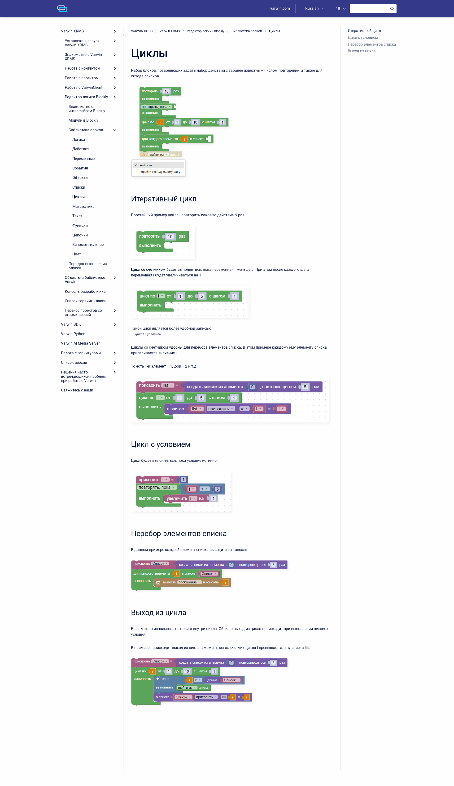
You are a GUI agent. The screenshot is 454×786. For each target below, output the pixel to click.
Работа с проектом (82, 78)
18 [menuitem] (338, 8)
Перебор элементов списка (372, 44)
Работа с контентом (82, 68)
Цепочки (80, 235)
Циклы (78, 197)
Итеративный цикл (364, 30)
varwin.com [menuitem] (280, 8)
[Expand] (114, 31)
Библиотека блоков (86, 130)
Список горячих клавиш (86, 301)
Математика (83, 206)
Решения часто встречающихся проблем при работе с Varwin (83, 376)
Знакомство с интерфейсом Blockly (87, 108)
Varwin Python (73, 334)
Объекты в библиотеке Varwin (85, 279)
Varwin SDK (71, 324)
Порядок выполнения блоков (88, 266)
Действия (80, 149)
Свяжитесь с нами (77, 390)
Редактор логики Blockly (86, 97)
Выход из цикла (362, 51)
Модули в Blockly (83, 120)
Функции (80, 225)
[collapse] (114, 130)
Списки (78, 187)
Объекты (80, 177)
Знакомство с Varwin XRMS (83, 56)
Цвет (76, 254)
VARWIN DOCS (142, 31)
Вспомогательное (88, 244)
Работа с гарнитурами (81, 353)
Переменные (83, 158)
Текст (77, 216)
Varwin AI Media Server (80, 343)
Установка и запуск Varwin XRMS (82, 43)
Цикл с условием (363, 37)
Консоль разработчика (85, 291)
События (80, 168)
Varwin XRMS (72, 31)
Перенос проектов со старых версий (83, 312)
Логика (78, 139)
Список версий (74, 362)
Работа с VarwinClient (83, 87)
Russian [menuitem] (312, 8)
